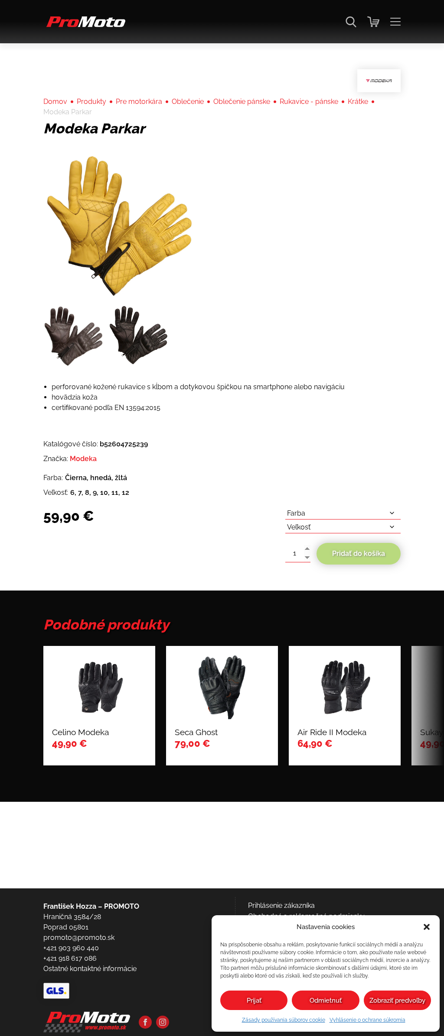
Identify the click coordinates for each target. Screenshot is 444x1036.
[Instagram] (162, 1022)
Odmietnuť (326, 1000)
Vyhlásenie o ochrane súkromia (367, 1020)
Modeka (83, 459)
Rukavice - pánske (309, 101)
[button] (426, 927)
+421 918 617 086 (70, 958)
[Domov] (84, 26)
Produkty (91, 101)
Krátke (358, 101)
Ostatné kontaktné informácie (90, 969)
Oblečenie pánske (241, 101)
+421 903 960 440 (71, 948)
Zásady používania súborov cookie (283, 1020)
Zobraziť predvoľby (397, 1000)
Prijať (254, 1000)
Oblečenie (188, 101)
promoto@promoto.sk (78, 937)
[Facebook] (145, 1022)
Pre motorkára (139, 101)
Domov (55, 101)
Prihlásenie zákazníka (281, 905)
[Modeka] (379, 80)
